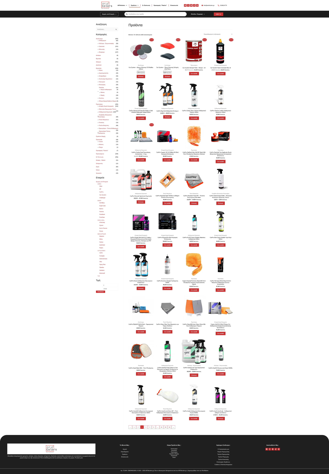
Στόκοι (97, 170)
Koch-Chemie (103, 228)
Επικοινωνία (174, 5)
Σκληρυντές (99, 163)
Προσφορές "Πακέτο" (102, 150)
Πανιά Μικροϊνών (104, 119)
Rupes (101, 247)
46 (169, 427)
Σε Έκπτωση (146, 5)
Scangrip (101, 256)
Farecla (101, 211)
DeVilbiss (102, 203)
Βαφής (102, 95)
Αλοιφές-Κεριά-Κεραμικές (106, 106)
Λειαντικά (101, 46)
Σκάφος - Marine (100, 160)
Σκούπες (101, 98)
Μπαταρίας (102, 84)
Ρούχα (101, 147)
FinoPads (102, 217)
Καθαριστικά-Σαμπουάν (105, 112)
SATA (101, 253)
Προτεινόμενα (100, 153)
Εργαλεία (98, 68)
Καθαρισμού (102, 40)
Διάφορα (98, 62)
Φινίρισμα (102, 52)
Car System (102, 195)
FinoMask (102, 214)
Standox (101, 267)
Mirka (101, 239)
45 (165, 427)
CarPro (101, 192)
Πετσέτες (101, 122)
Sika (100, 261)
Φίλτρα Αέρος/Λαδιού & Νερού (107, 101)
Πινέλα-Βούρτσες (104, 125)
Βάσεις (103, 92)
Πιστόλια (101, 87)
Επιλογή (140, 76)
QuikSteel (102, 245)
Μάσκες (101, 144)
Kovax (101, 231)
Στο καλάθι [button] (194, 73)
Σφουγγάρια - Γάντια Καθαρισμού (108, 128)
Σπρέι (97, 166)
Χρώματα (98, 173)
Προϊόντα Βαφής (100, 136)
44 (161, 427)
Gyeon (101, 225)
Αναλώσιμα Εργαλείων (105, 79)
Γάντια (101, 141)
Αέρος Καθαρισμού (106, 89)
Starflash (101, 270)
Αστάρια (98, 55)
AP (100, 189)
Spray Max (102, 264)
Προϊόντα (133, 5)
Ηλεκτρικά (102, 82)
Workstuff (102, 273)
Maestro (101, 236)
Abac (100, 186)
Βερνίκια (98, 58)
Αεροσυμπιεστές (103, 73)
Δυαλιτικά (98, 65)
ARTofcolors (121, 5)
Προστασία (99, 139)
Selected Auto (103, 258)
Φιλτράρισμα (101, 291)
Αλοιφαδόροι (102, 76)
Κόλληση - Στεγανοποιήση (106, 43)
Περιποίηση (99, 104)
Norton (101, 242)
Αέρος (100, 70)
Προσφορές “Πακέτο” (160, 5)
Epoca (101, 208)
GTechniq (102, 222)
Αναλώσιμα (99, 38)
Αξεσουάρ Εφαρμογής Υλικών (107, 109)
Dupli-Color (102, 205)
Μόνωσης (102, 49)
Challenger (102, 197)
